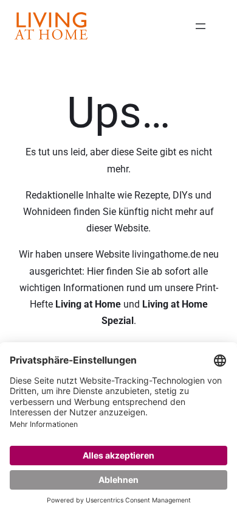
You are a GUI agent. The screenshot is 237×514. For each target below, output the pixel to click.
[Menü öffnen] (200, 26)
